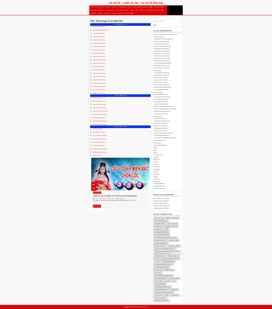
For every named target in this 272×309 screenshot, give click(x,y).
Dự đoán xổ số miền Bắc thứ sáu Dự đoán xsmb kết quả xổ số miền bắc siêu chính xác (167, 252)
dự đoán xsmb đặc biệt (160, 246)
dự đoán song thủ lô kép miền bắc (162, 87)
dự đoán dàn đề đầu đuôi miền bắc (162, 63)
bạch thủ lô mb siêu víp (99, 26)
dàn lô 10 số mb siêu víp (99, 89)
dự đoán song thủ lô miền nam (161, 135)
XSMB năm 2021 (158, 295)
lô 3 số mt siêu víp (97, 155)
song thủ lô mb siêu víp (99, 33)
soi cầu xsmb (158, 272)
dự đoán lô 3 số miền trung (160, 104)
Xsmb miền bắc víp (123, 7)
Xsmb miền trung (146, 7)
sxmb (174, 281)
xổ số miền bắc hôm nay (160, 298)
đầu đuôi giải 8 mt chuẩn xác (100, 148)
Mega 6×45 (157, 159)
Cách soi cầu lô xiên (172, 223)
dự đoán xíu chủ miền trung (161, 113)
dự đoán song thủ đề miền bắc (161, 84)
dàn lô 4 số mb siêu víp (99, 63)
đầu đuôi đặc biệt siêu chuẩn (100, 121)
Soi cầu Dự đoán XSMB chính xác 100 (163, 264)
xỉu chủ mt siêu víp (97, 128)
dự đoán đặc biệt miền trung (161, 99)
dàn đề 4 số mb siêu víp (99, 49)
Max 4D (156, 164)
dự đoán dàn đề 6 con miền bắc (162, 55)
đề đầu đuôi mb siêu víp (99, 93)
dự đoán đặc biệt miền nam (161, 123)
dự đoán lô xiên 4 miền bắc (161, 82)
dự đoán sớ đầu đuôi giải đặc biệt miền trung (165, 108)
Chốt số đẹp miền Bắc (160, 223)
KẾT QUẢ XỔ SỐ (149, 10)
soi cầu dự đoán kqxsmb (168, 261)
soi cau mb (157, 261)
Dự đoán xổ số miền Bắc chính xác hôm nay (165, 248)
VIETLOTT (158, 10)
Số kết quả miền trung (159, 186)
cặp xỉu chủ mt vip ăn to (99, 142)
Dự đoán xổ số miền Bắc (174, 246)
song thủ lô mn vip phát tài (99, 114)
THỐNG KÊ (93, 13)
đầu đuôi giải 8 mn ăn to (99, 117)
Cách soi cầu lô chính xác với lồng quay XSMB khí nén (115, 196)
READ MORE (97, 206)
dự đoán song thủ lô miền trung (162, 111)
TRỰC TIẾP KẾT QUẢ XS (121, 10)
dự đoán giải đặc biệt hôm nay (161, 232)
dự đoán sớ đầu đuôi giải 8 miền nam (163, 133)
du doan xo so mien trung (171, 226)
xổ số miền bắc (175, 295)
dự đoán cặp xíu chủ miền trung (162, 96)
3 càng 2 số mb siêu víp (99, 86)
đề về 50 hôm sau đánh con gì (162, 300)
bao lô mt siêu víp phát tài (99, 138)
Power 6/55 (157, 166)
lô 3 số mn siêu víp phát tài (99, 124)
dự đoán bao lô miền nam (160, 118)
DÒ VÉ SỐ (107, 13)
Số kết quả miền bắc (159, 183)
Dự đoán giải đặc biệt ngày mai (162, 234)
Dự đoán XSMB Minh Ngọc (161, 243)
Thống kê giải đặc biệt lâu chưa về (162, 286)
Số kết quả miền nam (159, 188)
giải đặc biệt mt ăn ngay (99, 132)
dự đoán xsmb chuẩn (174, 240)
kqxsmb (156, 258)
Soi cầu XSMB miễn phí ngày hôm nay (163, 275)
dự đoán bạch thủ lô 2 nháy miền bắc (163, 39)
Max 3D (156, 162)
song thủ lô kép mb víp (98, 39)
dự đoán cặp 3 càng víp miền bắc (162, 51)
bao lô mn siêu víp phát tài (99, 107)
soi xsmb (167, 281)
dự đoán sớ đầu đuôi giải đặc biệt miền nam (165, 137)
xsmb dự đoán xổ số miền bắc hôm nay (164, 292)
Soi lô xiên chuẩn (158, 281)
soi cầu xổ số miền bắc (174, 278)
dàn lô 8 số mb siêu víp (99, 69)
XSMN (136, 10)
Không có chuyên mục (173, 256)
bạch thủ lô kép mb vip (98, 36)
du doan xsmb (158, 229)
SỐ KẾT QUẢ (128, 13)
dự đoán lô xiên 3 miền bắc (161, 80)
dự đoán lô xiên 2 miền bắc (161, 77)
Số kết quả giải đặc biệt (160, 284)
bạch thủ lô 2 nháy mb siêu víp (100, 29)
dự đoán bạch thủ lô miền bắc (161, 48)
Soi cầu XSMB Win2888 (160, 278)
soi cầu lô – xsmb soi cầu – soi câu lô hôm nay (136, 2)
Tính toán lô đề (109, 10)
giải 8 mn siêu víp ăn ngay (99, 104)
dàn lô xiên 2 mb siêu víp (99, 73)
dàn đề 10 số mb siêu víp (99, 59)
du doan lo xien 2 (158, 226)
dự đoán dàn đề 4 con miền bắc (162, 53)
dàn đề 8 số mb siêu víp (99, 56)
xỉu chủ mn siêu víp (98, 97)
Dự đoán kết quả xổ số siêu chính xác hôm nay (165, 237)
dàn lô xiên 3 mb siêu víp (99, 76)
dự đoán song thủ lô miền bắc (161, 89)
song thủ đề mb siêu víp (99, 46)
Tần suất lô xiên (174, 289)
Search (154, 25)
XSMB (131, 10)
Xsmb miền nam (157, 7)
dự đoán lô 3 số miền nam (160, 130)
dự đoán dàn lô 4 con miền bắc (162, 68)
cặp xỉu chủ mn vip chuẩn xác (100, 111)
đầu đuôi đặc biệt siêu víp (99, 152)
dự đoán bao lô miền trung (160, 94)
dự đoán (166, 229)
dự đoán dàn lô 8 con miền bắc (162, 75)
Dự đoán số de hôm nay (160, 240)
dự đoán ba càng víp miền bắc (161, 41)
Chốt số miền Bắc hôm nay (161, 220)
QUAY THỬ (120, 13)
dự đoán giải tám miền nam (161, 128)
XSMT (141, 10)
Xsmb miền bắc (135, 7)
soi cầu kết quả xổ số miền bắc (162, 267)
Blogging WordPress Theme (131, 307)
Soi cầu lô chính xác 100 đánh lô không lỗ (164, 270)
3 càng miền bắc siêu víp (99, 83)
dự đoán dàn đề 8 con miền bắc (162, 58)
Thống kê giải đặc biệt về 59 (161, 289)
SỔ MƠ (113, 13)
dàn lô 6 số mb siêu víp (99, 66)
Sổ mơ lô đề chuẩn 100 (96, 10)
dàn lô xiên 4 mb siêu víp (99, 79)
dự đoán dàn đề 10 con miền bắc (162, 60)
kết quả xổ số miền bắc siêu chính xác (170, 258)
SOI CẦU (100, 13)
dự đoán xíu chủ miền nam (160, 125)
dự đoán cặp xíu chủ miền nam (161, 121)
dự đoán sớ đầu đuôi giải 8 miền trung (163, 106)
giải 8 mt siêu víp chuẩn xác (100, 135)
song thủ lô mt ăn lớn (98, 145)
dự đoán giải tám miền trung (161, 101)
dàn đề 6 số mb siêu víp (99, 53)
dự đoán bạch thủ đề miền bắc (161, 43)
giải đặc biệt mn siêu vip (99, 101)
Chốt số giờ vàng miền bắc (172, 218)
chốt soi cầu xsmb (159, 218)
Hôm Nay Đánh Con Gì (160, 256)
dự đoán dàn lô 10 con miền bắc (162, 65)
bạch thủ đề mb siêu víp (99, 43)
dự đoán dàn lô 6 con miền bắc (162, 72)
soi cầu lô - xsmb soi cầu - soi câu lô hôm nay (104, 198)
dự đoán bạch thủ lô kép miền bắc (162, 46)
